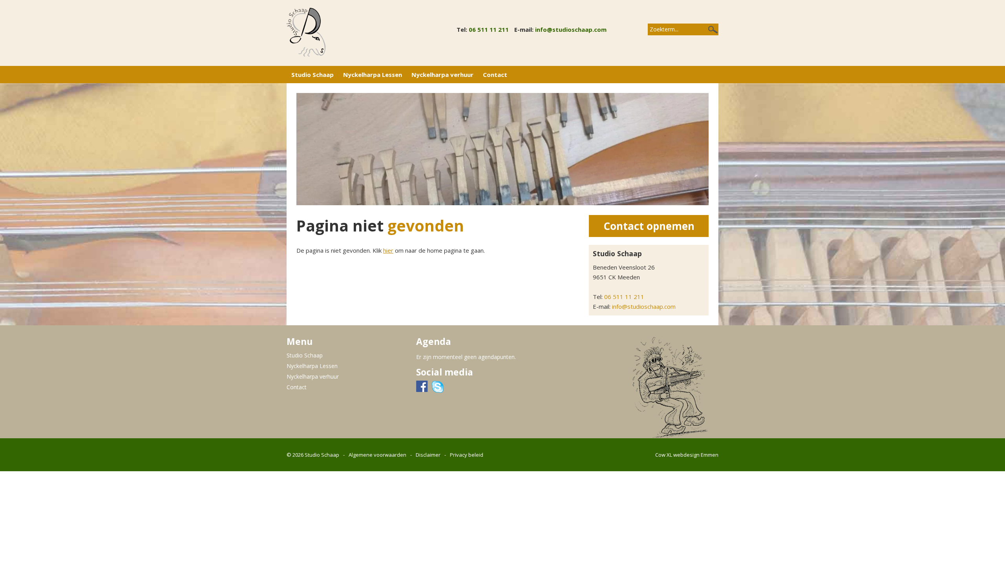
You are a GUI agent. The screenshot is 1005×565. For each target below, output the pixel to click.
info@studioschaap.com (571, 29)
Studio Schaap (312, 74)
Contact (495, 74)
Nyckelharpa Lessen (372, 74)
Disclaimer (428, 454)
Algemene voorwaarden (377, 454)
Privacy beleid (466, 454)
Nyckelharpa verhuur (442, 74)
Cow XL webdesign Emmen (686, 454)
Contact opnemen (648, 226)
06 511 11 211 (489, 29)
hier (388, 250)
